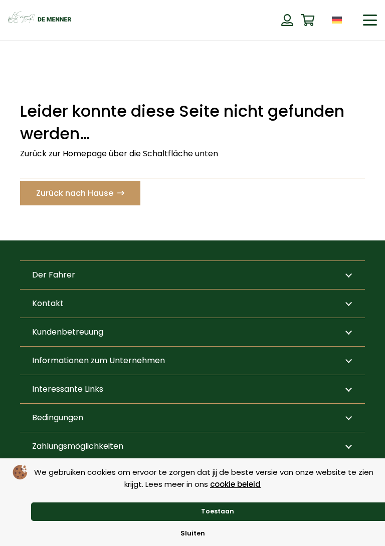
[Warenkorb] (307, 20)
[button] (352, 20)
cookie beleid (235, 484)
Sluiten (192, 533)
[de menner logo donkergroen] (39, 20)
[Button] (287, 20)
